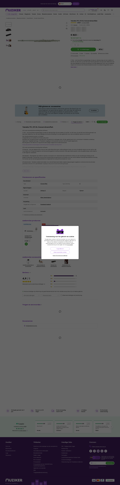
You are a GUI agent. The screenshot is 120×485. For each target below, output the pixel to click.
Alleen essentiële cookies (60, 252)
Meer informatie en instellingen (60, 255)
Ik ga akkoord (60, 249)
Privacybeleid (69, 245)
